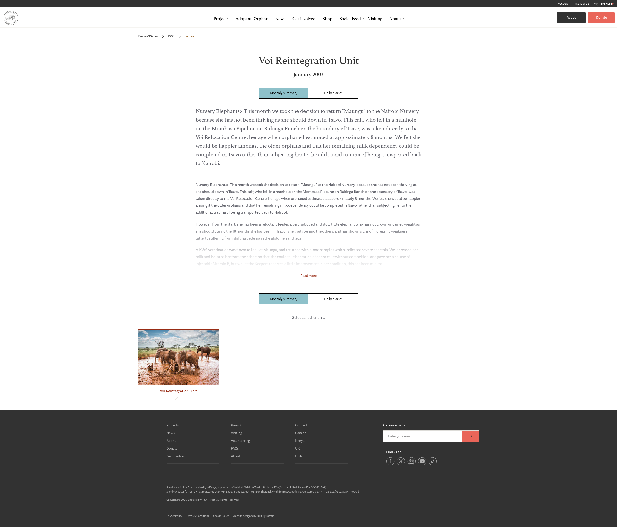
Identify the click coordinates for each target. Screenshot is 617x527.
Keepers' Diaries (148, 36)
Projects (173, 425)
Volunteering (240, 440)
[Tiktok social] (433, 464)
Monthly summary (283, 93)
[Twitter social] (401, 464)
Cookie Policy (221, 516)
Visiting (236, 433)
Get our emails (394, 425)
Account (564, 4)
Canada (300, 433)
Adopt (571, 17)
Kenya (299, 440)
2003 (171, 36)
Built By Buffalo (265, 516)
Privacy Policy (174, 516)
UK (297, 448)
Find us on (394, 451)
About (235, 456)
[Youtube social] (422, 464)
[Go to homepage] (11, 17)
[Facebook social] (390, 464)
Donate (601, 17)
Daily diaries (333, 93)
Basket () (608, 4)
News (171, 433)
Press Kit (237, 425)
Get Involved (176, 456)
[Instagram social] (411, 464)
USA (298, 456)
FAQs (235, 448)
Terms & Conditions (197, 516)
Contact (301, 425)
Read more (309, 275)
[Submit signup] (470, 436)
